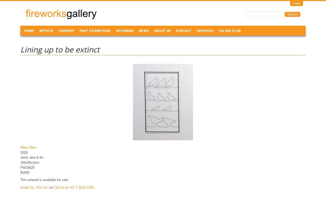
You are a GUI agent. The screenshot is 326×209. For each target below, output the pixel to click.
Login (297, 3)
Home (29, 30)
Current (66, 30)
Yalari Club (230, 30)
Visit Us (42, 187)
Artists (46, 30)
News (144, 30)
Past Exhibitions (95, 30)
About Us (162, 30)
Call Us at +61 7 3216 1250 (73, 187)
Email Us (27, 187)
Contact (184, 30)
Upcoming (125, 30)
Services (205, 30)
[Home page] (61, 18)
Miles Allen (28, 147)
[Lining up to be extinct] (163, 140)
